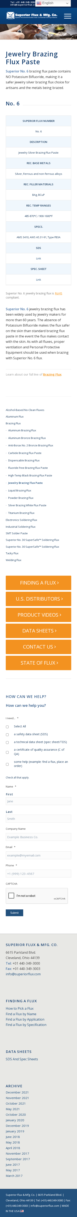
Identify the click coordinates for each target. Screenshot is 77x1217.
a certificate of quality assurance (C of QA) (39, 752)
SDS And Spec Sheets (22, 1059)
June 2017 (13, 1164)
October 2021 (16, 1103)
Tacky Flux (12, 553)
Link (38, 258)
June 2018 (13, 1137)
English (47, 3)
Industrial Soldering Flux (21, 527)
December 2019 (17, 1126)
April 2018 (13, 1148)
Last (9, 812)
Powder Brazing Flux (20, 498)
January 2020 (15, 1120)
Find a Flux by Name (21, 1014)
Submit (14, 912)
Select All (20, 726)
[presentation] (37, 896)
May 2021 (13, 1109)
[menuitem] (65, 16)
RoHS (58, 293)
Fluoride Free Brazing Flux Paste (28, 468)
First (9, 794)
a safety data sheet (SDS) (31, 734)
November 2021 (17, 1098)
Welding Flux (13, 560)
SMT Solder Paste (17, 533)
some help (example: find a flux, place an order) (41, 764)
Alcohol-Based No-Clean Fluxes (25, 410)
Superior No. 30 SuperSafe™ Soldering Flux (32, 540)
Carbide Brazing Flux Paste (24, 453)
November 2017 (17, 1153)
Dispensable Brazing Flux (24, 460)
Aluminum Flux (15, 416)
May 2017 (13, 1170)
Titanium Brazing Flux (21, 513)
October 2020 (16, 1114)
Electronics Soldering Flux (21, 520)
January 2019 (15, 1131)
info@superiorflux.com (23, 974)
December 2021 (17, 1092)
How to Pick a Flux (19, 1008)
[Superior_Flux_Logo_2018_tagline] (32, 16)
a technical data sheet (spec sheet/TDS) (40, 742)
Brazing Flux (52, 374)
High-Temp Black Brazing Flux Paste (30, 475)
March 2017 (14, 1176)
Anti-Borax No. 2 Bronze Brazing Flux (30, 445)
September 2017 (18, 1159)
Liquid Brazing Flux (19, 490)
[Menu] (65, 16)
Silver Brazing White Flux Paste (27, 505)
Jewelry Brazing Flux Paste (25, 483)
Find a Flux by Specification (26, 1024)
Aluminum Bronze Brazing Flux (27, 438)
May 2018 (13, 1142)
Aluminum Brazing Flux (22, 430)
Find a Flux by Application (25, 1019)
